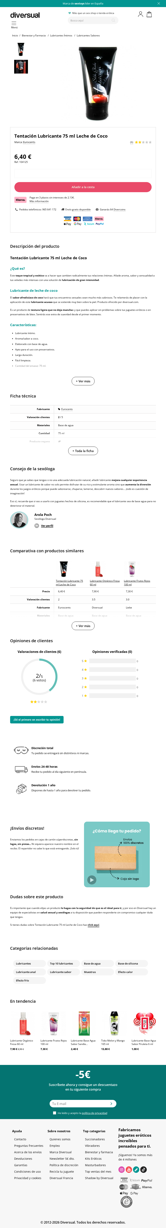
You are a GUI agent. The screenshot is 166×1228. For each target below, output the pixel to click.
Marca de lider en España (83, 3)
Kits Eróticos (93, 1159)
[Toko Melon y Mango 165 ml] (114, 1023)
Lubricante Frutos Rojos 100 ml (53, 1042)
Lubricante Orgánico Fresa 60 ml (21, 1042)
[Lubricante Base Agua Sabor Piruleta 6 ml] (145, 1023)
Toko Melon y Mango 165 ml (113, 1042)
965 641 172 (49, 209)
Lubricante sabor (60, 972)
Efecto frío (22, 980)
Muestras (90, 972)
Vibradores (92, 1146)
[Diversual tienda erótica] (37, 14)
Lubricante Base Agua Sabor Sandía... (83, 1042)
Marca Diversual (61, 1152)
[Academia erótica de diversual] (136, 1169)
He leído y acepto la (82, 1113)
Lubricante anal (26, 972)
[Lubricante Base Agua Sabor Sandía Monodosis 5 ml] (84, 1023)
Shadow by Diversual (99, 1178)
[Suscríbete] (111, 1105)
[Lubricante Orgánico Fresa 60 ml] (23, 1023)
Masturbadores (95, 1165)
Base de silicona (128, 963)
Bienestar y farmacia (99, 1152)
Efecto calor (125, 972)
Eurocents (67, 409)
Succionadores (95, 1139)
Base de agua (92, 963)
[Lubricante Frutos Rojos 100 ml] (53, 1023)
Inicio (15, 35)
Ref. (16, 162)
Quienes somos (60, 1139)
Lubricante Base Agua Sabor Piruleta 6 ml (144, 1042)
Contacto (20, 1139)
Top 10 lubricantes (61, 963)
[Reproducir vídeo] (91, 879)
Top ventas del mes (98, 1171)
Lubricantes (23, 963)
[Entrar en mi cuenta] (141, 14)
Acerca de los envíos (28, 1152)
